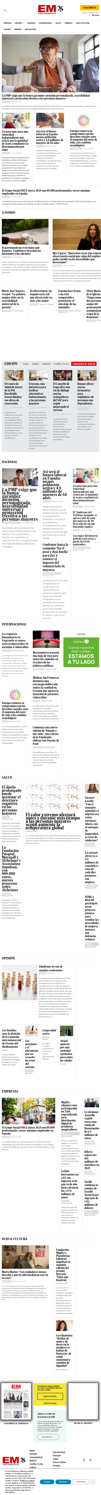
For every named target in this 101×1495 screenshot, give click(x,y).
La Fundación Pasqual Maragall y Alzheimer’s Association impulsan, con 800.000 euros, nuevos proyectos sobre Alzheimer (11, 868)
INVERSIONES (89, 1142)
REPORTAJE (6, 257)
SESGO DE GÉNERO (89, 944)
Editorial (51, 973)
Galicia (35, 363)
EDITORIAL (43, 973)
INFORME (36, 701)
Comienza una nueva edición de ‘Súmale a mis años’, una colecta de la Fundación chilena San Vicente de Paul (46, 735)
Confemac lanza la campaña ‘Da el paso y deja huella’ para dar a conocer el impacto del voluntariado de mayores (55, 557)
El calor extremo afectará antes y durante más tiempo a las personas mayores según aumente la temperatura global (53, 821)
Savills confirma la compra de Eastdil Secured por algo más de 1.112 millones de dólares (91, 1195)
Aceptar (47, 1482)
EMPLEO (76, 530)
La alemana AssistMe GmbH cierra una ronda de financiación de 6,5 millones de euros (91, 1125)
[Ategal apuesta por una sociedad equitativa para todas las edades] (66, 1031)
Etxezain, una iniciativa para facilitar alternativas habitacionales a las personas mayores (37, 393)
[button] (5, 10)
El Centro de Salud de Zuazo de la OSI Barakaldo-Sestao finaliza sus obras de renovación (13, 393)
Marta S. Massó (69, 265)
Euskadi (46, 363)
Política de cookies (27, 1481)
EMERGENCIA (7, 650)
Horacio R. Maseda (47, 304)
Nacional (6, 102)
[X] (90, 1460)
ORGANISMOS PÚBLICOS (81, 548)
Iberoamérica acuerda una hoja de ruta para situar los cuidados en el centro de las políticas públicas (46, 659)
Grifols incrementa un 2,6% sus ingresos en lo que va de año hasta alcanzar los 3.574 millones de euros (70, 1184)
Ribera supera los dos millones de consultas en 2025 (91, 1160)
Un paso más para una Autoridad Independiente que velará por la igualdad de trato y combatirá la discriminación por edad (15, 140)
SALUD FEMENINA (91, 886)
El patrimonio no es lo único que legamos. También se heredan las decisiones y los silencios (21, 250)
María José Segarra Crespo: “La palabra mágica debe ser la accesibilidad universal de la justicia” (14, 299)
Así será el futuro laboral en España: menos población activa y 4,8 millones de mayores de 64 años (49, 137)
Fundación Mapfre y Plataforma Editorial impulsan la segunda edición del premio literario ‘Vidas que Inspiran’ (63, 1265)
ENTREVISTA (57, 266)
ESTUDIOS (46, 501)
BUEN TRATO (78, 506)
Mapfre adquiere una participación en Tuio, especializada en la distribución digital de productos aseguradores (69, 1115)
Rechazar (63, 1482)
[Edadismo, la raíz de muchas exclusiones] (19, 982)
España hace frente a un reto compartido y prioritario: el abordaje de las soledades (69, 299)
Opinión (5, 1050)
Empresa (6, 197)
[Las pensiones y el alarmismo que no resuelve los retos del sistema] (31, 1031)
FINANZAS (65, 1201)
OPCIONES (80, 1482)
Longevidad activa (49, 1032)
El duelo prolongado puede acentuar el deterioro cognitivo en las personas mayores (11, 800)
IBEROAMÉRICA (38, 669)
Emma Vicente (17, 257)
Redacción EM (16, 102)
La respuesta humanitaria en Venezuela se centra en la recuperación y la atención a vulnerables (15, 640)
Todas (26, 363)
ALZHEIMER (6, 893)
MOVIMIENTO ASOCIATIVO (11, 522)
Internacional (76, 149)
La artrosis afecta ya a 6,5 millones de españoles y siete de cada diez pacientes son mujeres (92, 867)
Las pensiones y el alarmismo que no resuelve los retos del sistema (31, 1054)
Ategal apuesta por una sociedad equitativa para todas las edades (66, 1050)
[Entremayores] (50, 9)
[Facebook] (83, 1460)
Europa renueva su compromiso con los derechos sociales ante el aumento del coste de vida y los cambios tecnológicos (83, 138)
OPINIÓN (45, 1037)
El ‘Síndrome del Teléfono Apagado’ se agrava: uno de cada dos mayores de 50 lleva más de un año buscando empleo (85, 519)
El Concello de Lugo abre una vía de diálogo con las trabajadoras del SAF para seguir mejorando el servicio (61, 397)
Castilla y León (60, 363)
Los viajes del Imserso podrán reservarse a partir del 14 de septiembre (85, 540)
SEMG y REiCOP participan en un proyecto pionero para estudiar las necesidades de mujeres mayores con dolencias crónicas (92, 918)
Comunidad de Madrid (84, 363)
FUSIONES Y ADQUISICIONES (67, 1133)
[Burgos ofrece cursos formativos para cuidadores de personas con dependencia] (87, 375)
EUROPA (5, 721)
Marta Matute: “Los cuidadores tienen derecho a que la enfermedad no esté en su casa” (25, 1275)
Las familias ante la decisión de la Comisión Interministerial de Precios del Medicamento (11, 1038)
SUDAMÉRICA (38, 747)
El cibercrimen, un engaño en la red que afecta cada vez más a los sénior (41, 295)
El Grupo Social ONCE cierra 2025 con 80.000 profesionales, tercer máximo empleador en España (46, 192)
